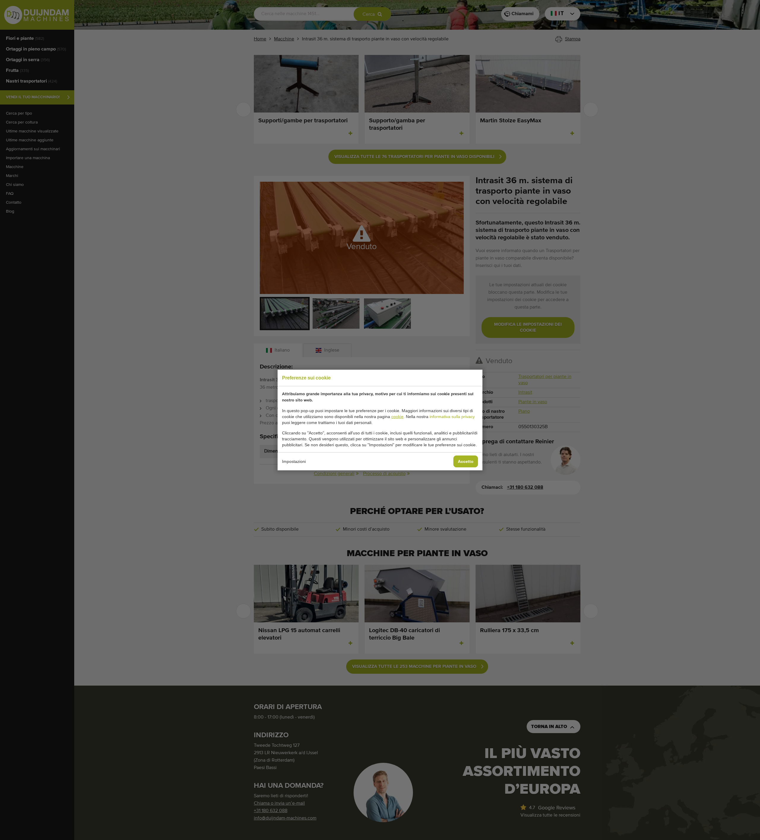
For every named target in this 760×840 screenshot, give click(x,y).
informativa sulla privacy (452, 416)
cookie (397, 416)
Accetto (466, 461)
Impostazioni (294, 461)
